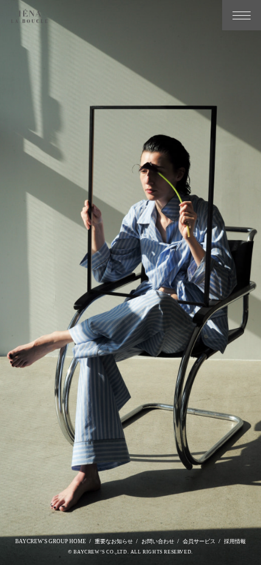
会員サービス (199, 541)
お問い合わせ (157, 541)
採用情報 (235, 541)
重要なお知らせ (114, 541)
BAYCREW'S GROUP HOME (50, 541)
